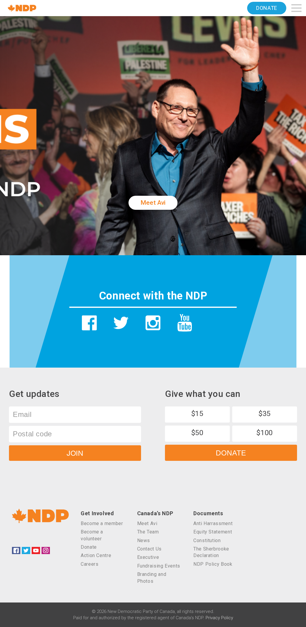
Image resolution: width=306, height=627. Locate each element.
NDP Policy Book (212, 564)
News (143, 540)
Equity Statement (212, 532)
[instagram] (153, 322)
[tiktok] (217, 327)
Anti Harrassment (212, 523)
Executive (148, 557)
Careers (89, 564)
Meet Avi (152, 202)
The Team (148, 532)
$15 (197, 413)
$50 (197, 433)
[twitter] (121, 322)
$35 (264, 413)
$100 (264, 433)
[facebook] (89, 322)
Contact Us (149, 549)
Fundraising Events (158, 566)
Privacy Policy (219, 617)
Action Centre (96, 555)
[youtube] (184, 322)
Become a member (102, 523)
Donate (266, 8)
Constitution (207, 540)
